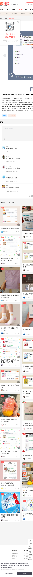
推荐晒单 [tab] (2, 202)
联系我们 (26, 556)
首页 (1, 18)
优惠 (6, 9)
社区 (1, 13)
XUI (7, 146)
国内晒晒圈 (12, 115)
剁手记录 (23, 13)
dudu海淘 (8, 166)
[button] (14, 4)
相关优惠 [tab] (11, 202)
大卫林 (7, 156)
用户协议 (14, 558)
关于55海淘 (15, 553)
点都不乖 (8, 185)
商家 (13, 9)
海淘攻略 (14, 13)
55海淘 (5, 4)
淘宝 (5, 115)
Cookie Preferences (8, 573)
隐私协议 (14, 556)
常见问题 (26, 553)
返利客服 (26, 558)
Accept (24, 573)
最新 (7, 13)
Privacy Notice (22, 569)
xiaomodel (8, 175)
